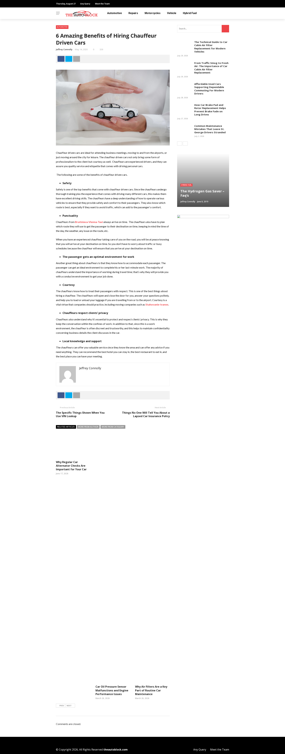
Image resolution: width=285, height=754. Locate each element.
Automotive (114, 13)
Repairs (133, 13)
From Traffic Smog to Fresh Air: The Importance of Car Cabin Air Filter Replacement (211, 67)
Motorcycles (152, 13)
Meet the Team (102, 3)
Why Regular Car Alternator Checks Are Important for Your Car (71, 465)
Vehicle (171, 13)
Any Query (85, 3)
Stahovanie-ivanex (156, 304)
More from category (113, 426)
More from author (88, 426)
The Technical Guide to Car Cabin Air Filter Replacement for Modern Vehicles (210, 46)
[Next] (185, 143)
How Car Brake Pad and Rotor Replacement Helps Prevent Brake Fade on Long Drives (210, 109)
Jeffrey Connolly (64, 49)
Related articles (66, 426)
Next (69, 705)
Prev (61, 705)
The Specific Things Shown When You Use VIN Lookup (80, 414)
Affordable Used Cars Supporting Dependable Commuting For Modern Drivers (209, 88)
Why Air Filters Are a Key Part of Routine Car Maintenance (151, 690)
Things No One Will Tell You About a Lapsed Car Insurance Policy (146, 414)
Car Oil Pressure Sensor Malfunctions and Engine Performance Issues (111, 690)
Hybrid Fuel (190, 13)
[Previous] (179, 143)
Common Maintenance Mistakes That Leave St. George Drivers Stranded (210, 129)
